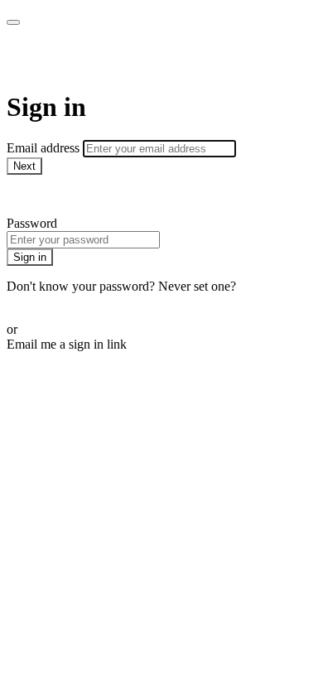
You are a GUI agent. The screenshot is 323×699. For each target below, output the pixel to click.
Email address (45, 148)
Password (32, 223)
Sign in (29, 257)
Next (24, 166)
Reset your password (61, 301)
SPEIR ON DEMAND (131, 58)
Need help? (36, 195)
